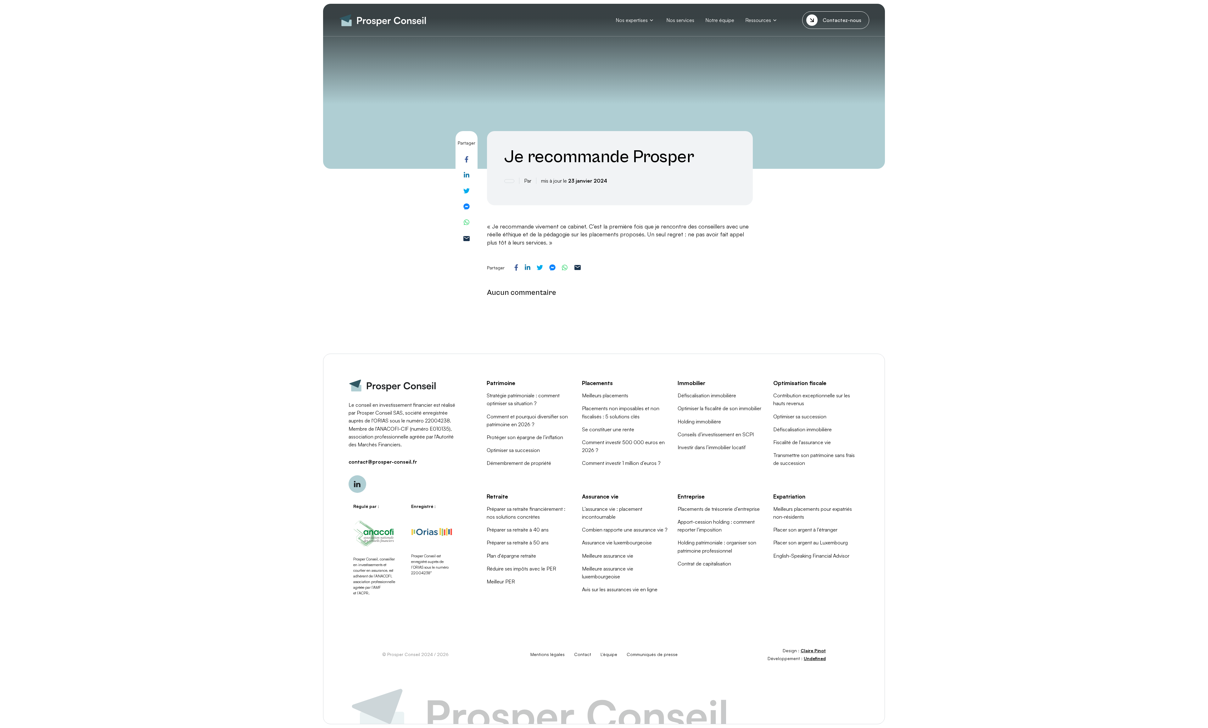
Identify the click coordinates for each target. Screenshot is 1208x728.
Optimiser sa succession (513, 450)
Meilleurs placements (605, 395)
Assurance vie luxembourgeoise (617, 542)
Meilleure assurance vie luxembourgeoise (607, 572)
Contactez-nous (842, 20)
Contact (582, 654)
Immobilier (691, 382)
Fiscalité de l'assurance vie (802, 442)
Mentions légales (547, 654)
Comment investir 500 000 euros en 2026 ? (623, 446)
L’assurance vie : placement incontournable (612, 513)
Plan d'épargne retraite (511, 556)
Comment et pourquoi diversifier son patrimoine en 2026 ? (527, 420)
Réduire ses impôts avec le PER (521, 568)
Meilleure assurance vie (607, 556)
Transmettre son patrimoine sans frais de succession (814, 459)
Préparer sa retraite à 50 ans (518, 542)
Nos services (680, 20)
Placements (597, 382)
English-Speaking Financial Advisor (811, 556)
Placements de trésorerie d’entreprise (719, 509)
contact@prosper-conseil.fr (383, 462)
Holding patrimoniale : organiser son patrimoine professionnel (717, 546)
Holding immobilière (699, 421)
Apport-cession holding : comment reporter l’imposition (716, 526)
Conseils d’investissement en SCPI (716, 434)
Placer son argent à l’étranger (805, 530)
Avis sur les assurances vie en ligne (619, 589)
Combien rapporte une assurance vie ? (625, 530)
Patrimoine (501, 382)
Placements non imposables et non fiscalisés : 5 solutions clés (620, 412)
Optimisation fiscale (799, 382)
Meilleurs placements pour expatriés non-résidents (812, 513)
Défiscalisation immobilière (707, 395)
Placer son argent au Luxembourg (810, 542)
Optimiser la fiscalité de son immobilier (719, 408)
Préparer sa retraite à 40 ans (518, 530)
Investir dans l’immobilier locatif (712, 447)
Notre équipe (719, 20)
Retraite (497, 496)
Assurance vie (600, 496)
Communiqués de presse (652, 654)
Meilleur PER (501, 581)
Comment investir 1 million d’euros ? (621, 463)
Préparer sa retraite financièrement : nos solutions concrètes (526, 513)
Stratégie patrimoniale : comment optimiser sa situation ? (523, 399)
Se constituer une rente (608, 429)
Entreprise (691, 496)
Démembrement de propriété (519, 463)
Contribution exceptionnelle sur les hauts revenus (811, 399)
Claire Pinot (813, 650)
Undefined (815, 658)
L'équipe (609, 654)
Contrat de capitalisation (704, 563)
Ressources (758, 20)
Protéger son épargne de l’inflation (525, 437)
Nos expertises (632, 20)
